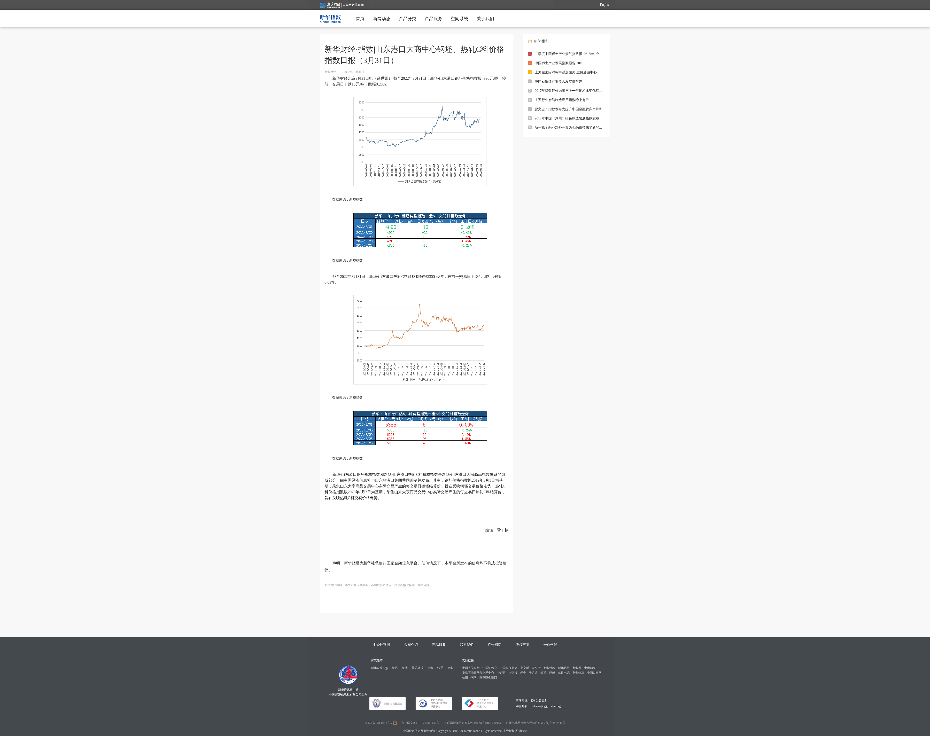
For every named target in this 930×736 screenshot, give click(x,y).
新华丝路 (549, 668)
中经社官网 (381, 645)
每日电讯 (564, 672)
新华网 (577, 668)
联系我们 (466, 645)
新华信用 (564, 668)
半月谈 (533, 672)
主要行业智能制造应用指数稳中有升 (562, 100)
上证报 (513, 672)
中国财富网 (594, 672)
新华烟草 (578, 672)
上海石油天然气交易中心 (478, 672)
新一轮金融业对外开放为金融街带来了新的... (568, 127)
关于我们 (485, 18)
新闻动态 (381, 18)
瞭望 (543, 672)
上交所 (524, 668)
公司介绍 (411, 645)
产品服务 (433, 18)
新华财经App (379, 668)
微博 (405, 668)
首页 (360, 18)
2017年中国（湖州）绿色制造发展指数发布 (567, 118)
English (605, 5)
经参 (523, 672)
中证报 (501, 672)
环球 (552, 672)
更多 (450, 668)
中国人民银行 (471, 668)
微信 (395, 668)
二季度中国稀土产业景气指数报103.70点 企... (568, 54)
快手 (440, 668)
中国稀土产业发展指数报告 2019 (559, 63)
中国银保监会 (508, 668)
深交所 (536, 668)
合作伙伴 (550, 645)
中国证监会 (489, 668)
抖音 (430, 668)
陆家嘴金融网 (488, 677)
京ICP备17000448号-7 (378, 723)
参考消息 (590, 668)
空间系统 (459, 18)
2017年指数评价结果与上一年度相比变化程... (568, 91)
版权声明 (522, 645)
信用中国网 (469, 677)
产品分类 (407, 18)
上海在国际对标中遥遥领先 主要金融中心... (567, 72)
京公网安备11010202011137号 (420, 723)
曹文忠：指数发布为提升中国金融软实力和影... (570, 109)
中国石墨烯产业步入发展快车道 (558, 81)
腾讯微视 (417, 668)
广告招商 (494, 645)
